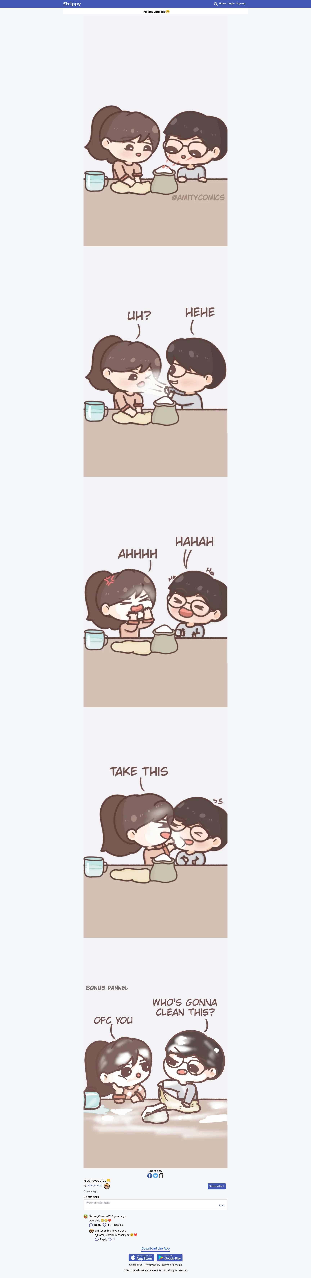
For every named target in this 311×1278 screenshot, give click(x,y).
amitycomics (95, 1185)
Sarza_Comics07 (99, 1216)
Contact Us (135, 1265)
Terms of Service (172, 1265)
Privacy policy (152, 1265)
